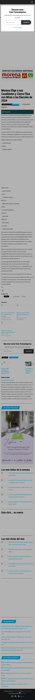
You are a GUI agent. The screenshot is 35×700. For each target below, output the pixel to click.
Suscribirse (26, 22)
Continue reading (17, 27)
